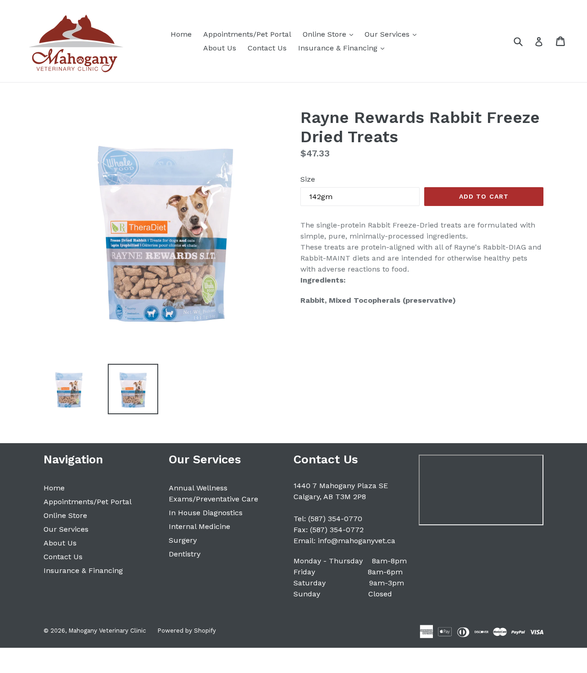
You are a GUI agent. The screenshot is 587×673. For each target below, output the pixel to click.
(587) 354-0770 (335, 518)
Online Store (330, 34)
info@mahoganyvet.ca (356, 540)
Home (181, 34)
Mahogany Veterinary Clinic (107, 630)
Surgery (183, 540)
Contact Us (267, 48)
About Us (219, 48)
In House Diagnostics (206, 512)
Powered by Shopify (186, 630)
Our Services (393, 34)
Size (307, 179)
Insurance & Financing (343, 47)
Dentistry (184, 554)
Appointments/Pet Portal (247, 34)
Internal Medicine (199, 526)
